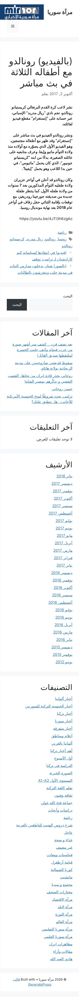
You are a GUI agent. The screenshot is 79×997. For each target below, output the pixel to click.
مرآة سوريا (59, 12)
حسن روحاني (62, 389)
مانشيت (66, 877)
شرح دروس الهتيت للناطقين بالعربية (44, 825)
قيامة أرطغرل (61, 862)
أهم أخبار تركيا (61, 751)
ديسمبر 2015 (61, 647)
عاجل (68, 832)
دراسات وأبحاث (60, 810)
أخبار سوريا (63, 721)
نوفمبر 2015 (62, 654)
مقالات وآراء (62, 951)
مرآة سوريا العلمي (58, 936)
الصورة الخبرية (60, 773)
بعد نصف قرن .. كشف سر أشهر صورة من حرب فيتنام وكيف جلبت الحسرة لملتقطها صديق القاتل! (42, 350)
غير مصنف (64, 847)
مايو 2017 (64, 535)
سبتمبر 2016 (62, 595)
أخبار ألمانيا (63, 699)
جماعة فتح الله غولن (56, 803)
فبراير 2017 (63, 558)
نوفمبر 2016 (62, 580)
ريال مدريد (34, 239)
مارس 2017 (62, 550)
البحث (67, 296)
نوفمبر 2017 (62, 491)
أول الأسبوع (63, 758)
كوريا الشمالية (61, 870)
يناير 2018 (64, 476)
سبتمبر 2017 (62, 506)
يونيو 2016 (63, 617)
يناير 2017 (64, 565)
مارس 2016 (62, 632)
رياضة (62, 232)
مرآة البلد (65, 907)
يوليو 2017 (64, 521)
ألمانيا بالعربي (61, 743)
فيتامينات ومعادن (59, 855)
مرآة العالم (64, 922)
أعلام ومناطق (61, 736)
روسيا (62, 239)
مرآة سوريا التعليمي (57, 929)
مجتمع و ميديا (62, 884)
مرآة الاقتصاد (62, 899)
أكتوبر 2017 (63, 498)
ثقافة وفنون (63, 795)
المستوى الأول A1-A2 (55, 780)
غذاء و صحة (63, 840)
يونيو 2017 (64, 528)
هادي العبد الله (61, 959)
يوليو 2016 (63, 610)
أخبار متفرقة (62, 728)
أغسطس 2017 (60, 513)
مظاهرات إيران (60, 944)
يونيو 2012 (64, 662)
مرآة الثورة (63, 914)
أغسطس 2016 (60, 602)
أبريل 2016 (63, 625)
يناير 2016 (64, 639)
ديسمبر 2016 (61, 573)
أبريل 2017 (63, 543)
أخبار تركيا (64, 713)
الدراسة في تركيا (59, 765)
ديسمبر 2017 (61, 483)
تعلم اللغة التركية (59, 788)
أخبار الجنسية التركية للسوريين (48, 706)
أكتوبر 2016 (63, 587)
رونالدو (50, 239)
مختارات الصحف (59, 892)
